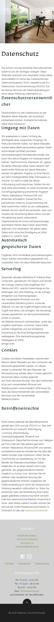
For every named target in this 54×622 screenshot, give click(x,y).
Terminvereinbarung (29, 591)
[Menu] (48, 10)
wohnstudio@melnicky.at (27, 546)
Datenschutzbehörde (36, 510)
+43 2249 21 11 (27, 543)
